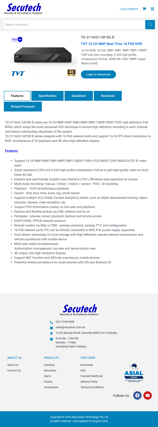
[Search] (150, 24)
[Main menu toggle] (153, 9)
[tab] (17, 96)
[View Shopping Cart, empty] (144, 9)
